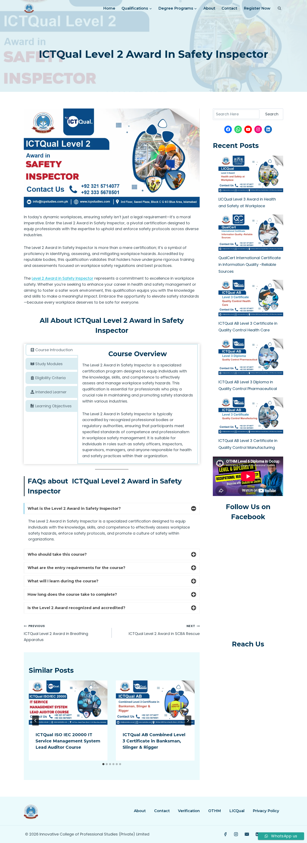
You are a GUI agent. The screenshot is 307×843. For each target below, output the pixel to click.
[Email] (247, 834)
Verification (189, 811)
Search (271, 114)
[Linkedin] (257, 834)
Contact (229, 8)
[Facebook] (225, 834)
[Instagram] (236, 834)
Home (109, 8)
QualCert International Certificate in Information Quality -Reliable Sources (249, 264)
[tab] (51, 350)
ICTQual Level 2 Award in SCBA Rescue (164, 630)
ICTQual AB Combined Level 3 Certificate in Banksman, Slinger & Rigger (154, 741)
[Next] (188, 721)
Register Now (257, 8)
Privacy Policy (266, 811)
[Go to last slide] (35, 721)
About (209, 8)
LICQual (237, 811)
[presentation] (68, 702)
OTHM (214, 811)
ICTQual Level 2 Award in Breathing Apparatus (56, 633)
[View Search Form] (279, 8)
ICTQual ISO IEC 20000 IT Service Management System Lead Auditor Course (68, 741)
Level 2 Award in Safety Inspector (62, 278)
